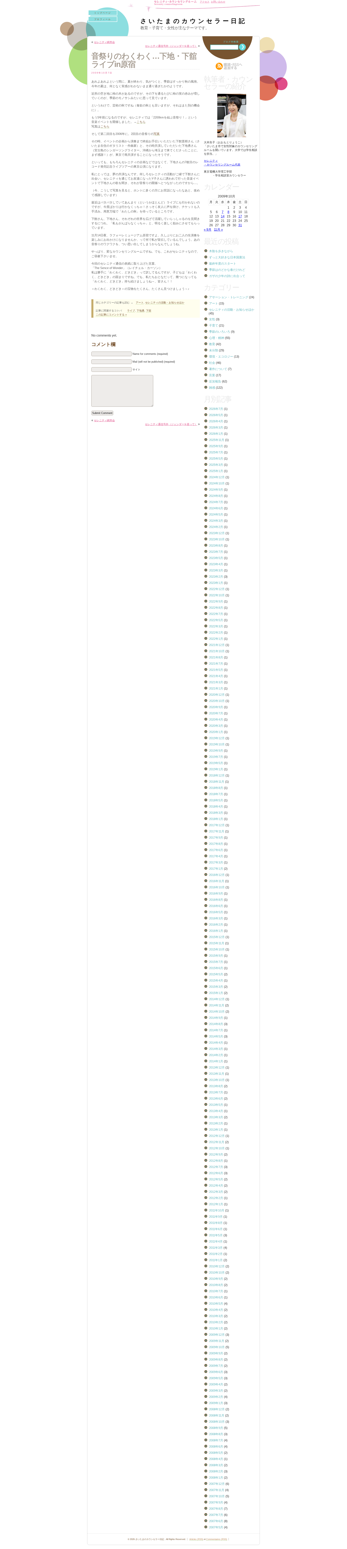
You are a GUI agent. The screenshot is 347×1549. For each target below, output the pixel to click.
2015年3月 (216, 986)
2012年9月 (216, 1154)
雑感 (212, 387)
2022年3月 (216, 626)
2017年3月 (216, 862)
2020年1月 (216, 732)
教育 (212, 344)
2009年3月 (216, 1390)
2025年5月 (216, 458)
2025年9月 (216, 446)
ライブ (131, 310)
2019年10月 (217, 744)
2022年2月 (216, 632)
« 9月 (207, 229)
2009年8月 (216, 1359)
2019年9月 (216, 750)
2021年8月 (216, 657)
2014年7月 (216, 1030)
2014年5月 (216, 1036)
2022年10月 (217, 595)
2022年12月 (217, 589)
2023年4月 (216, 564)
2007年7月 (216, 1515)
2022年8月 (216, 607)
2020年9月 (216, 707)
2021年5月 (216, 669)
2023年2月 (216, 576)
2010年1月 (216, 1328)
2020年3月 (216, 725)
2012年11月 (216, 1142)
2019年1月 (216, 769)
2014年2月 (216, 1055)
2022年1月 (216, 638)
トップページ (102, 13)
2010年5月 (216, 1303)
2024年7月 (216, 502)
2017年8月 (216, 843)
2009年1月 (216, 1403)
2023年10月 (217, 539)
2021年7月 (216, 663)
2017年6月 (216, 850)
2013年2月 (216, 1123)
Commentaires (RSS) (216, 1539)
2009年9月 (216, 1353)
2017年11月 (216, 831)
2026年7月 (216, 409)
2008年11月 (216, 1415)
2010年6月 (216, 1297)
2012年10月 (217, 1148)
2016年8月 (216, 899)
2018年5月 (216, 800)
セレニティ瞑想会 (104, 42)
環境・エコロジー (221, 356)
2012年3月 (216, 1191)
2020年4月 (216, 719)
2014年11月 (216, 1005)
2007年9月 (216, 1502)
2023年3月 (216, 570)
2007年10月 (217, 1496)
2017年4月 (216, 856)
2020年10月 (217, 701)
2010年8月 (216, 1285)
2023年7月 (216, 551)
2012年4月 (216, 1185)
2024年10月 (217, 483)
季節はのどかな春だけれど (227, 269)
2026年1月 (216, 433)
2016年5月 (216, 912)
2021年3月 (216, 682)
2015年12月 (217, 937)
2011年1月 (216, 1260)
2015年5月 (216, 974)
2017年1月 (216, 868)
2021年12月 (217, 645)
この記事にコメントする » (111, 314)
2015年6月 (216, 968)
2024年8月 (216, 495)
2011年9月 (216, 1216)
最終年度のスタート (222, 263)
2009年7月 (216, 1365)
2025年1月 (216, 471)
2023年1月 (216, 582)
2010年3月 (216, 1316)
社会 (212, 362)
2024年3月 (216, 520)
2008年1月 (216, 1477)
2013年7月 (216, 1092)
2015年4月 (216, 980)
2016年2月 (216, 924)
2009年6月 (216, 1372)
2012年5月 (216, 1179)
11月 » (218, 229)
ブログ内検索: (231, 41)
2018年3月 (216, 812)
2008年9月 (216, 1428)
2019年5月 (216, 763)
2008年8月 (216, 1434)
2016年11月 (216, 881)
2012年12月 (217, 1135)
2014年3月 (216, 1049)
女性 (212, 319)
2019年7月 (216, 756)
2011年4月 (216, 1241)
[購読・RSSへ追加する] (232, 66)
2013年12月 (217, 1067)
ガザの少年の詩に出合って (227, 276)
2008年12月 (217, 1409)
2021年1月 (216, 688)
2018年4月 (216, 806)
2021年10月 (217, 651)
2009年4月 (216, 1384)
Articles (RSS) (196, 1539)
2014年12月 (217, 999)
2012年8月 (216, 1160)
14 (223, 216)
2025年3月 (216, 464)
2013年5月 (216, 1104)
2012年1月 (216, 1204)
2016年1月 (216, 930)
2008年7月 (216, 1440)
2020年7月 (216, 713)
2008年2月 (216, 1471)
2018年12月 (217, 775)
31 (240, 225)
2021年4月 (216, 676)
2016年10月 (217, 887)
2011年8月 (216, 1222)
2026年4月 (216, 421)
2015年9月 (216, 955)
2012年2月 (216, 1198)
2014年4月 (216, 1042)
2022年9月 (216, 601)
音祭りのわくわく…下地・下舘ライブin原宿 (144, 60)
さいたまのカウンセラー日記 (193, 21)
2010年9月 (216, 1278)
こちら (141, 121)
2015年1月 (216, 993)
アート (140, 302)
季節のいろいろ (219, 331)
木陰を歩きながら (221, 251)
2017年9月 (216, 837)
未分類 (213, 350)
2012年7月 (216, 1167)
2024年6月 (216, 508)
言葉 (212, 375)
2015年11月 (216, 943)
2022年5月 (216, 620)
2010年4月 (216, 1309)
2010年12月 (217, 1266)
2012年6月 (216, 1173)
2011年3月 (216, 1247)
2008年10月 (217, 1421)
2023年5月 (216, 558)
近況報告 (215, 381)
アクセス (204, 1)
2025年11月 (216, 440)
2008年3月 (216, 1465)
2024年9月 (216, 489)
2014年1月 (216, 1061)
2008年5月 (216, 1452)
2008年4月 (216, 1459)
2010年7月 (216, 1291)
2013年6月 (216, 1098)
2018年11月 (216, 781)
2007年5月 (216, 1527)
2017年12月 (217, 825)
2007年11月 (216, 1490)
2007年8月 (216, 1508)
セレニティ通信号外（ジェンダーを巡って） (171, 46)
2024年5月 (216, 514)
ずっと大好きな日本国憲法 (227, 257)
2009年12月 (217, 1334)
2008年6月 (216, 1446)
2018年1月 (216, 819)
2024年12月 (217, 477)
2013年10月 (217, 1080)
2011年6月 (216, 1229)
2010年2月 (216, 1322)
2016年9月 (216, 893)
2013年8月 (216, 1086)
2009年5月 (216, 1378)
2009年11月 (216, 1341)
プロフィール (102, 19)
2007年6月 (216, 1521)
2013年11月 (216, 1073)
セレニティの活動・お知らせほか (164, 302)
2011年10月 (216, 1210)
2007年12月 (217, 1483)
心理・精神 (216, 338)
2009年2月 (216, 1396)
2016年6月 (216, 906)
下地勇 (140, 310)
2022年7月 (216, 614)
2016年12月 (217, 875)
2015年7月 (216, 962)
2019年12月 (217, 738)
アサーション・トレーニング (228, 297)
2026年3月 (216, 427)
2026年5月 (216, 415)
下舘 (148, 310)
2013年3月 (216, 1117)
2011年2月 (216, 1254)
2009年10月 (217, 1347)
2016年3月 (216, 918)
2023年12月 (217, 533)
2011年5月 (216, 1235)
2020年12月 (217, 694)
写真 (157, 133)
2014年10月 (217, 1011)
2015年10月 (217, 949)
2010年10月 (217, 1272)
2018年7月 (216, 794)
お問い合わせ (218, 1)
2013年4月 (216, 1111)
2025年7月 (216, 452)
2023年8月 (216, 545)
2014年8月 (216, 1024)
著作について (218, 369)
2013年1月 (216, 1129)
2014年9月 (216, 1017)
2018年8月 (216, 788)
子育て (213, 325)
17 (240, 216)
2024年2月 (216, 527)
